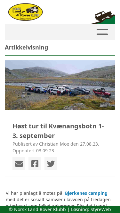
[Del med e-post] (18, 163)
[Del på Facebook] (34, 163)
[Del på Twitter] (50, 163)
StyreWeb (101, 209)
